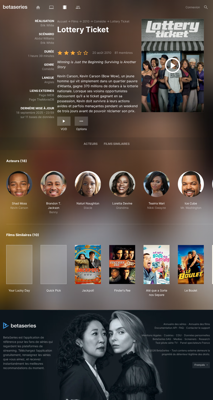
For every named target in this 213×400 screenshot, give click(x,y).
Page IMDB (46, 95)
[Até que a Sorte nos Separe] (157, 264)
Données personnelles (197, 335)
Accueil (62, 21)
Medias (177, 339)
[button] (19, 192)
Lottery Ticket (119, 21)
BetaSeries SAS (162, 339)
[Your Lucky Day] (19, 264)
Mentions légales (151, 335)
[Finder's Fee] (122, 264)
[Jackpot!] (88, 264)
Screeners (190, 339)
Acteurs (91, 143)
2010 (86, 21)
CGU (179, 335)
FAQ (181, 327)
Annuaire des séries (174, 324)
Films (74, 21)
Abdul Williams (44, 38)
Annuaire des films (199, 324)
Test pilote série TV (166, 342)
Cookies (168, 335)
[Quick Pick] (54, 264)
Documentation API (166, 327)
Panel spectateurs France (195, 342)
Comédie (100, 21)
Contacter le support (198, 327)
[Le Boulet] (191, 264)
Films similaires (117, 143)
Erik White (47, 25)
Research (204, 339)
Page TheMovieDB (41, 99)
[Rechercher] (206, 7)
